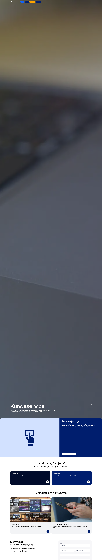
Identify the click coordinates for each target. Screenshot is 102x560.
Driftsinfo (87, 1)
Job (83, 1)
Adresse (61, 552)
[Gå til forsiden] (14, 2)
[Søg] (91, 1)
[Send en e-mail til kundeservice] (72, 478)
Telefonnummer (78, 548)
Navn (61, 543)
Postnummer (62, 557)
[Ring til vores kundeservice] (30, 478)
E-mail (61, 548)
